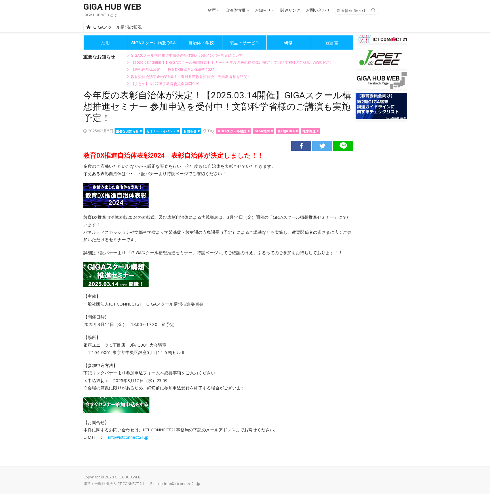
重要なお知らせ (127, 131)
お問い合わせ (318, 10)
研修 (288, 42)
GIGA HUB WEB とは (100, 14)
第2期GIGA (286, 131)
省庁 (212, 10)
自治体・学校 (201, 42)
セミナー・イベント (161, 131)
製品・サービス (244, 42)
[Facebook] (301, 146)
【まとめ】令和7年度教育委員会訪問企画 (165, 83)
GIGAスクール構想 (232, 131)
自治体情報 (235, 10)
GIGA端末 (262, 131)
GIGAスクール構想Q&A (153, 42)
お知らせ (263, 10)
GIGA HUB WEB (112, 7)
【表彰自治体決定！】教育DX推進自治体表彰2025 (173, 69)
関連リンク (290, 10)
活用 (105, 42)
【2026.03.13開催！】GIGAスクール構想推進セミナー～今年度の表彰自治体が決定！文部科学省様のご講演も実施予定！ (232, 62)
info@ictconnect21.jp (128, 437)
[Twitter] (322, 146)
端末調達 (309, 131)
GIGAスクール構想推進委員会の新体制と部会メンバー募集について (187, 55)
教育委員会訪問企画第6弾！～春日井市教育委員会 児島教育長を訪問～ (191, 76)
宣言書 (332, 42)
